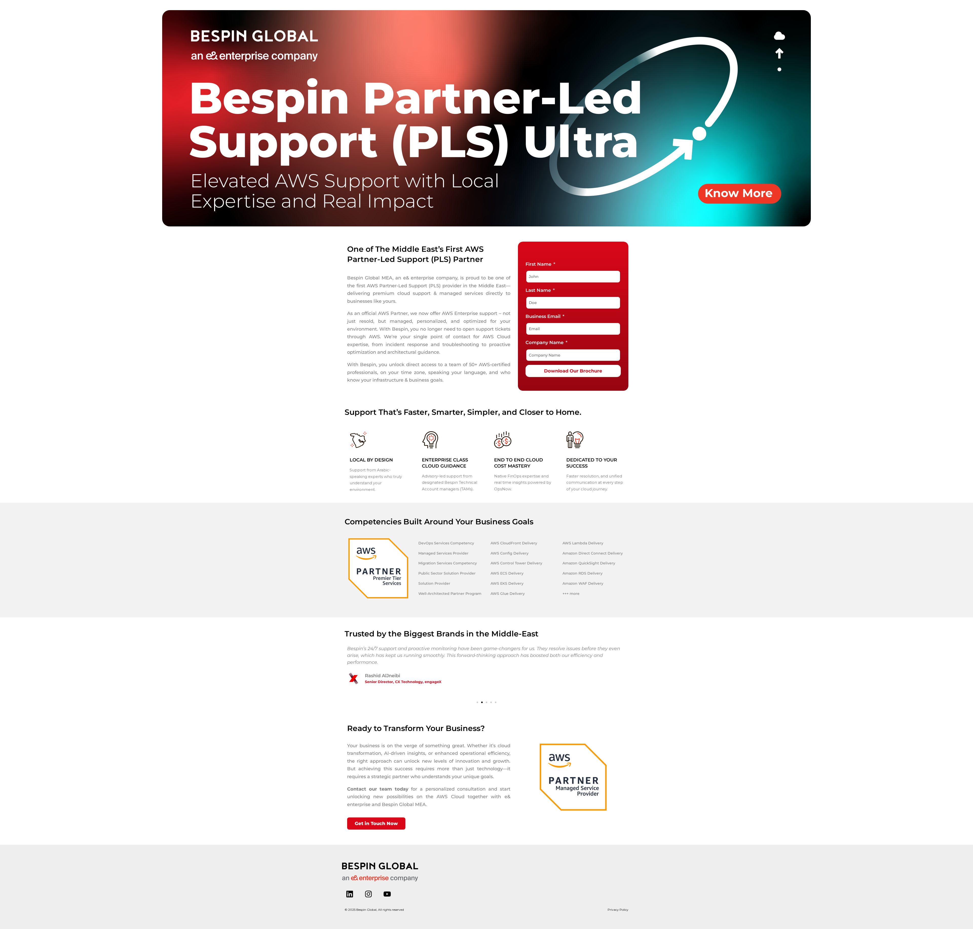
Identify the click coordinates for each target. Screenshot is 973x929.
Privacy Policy (618, 910)
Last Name (539, 290)
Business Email (544, 316)
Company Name (545, 342)
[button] (477, 702)
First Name (539, 264)
